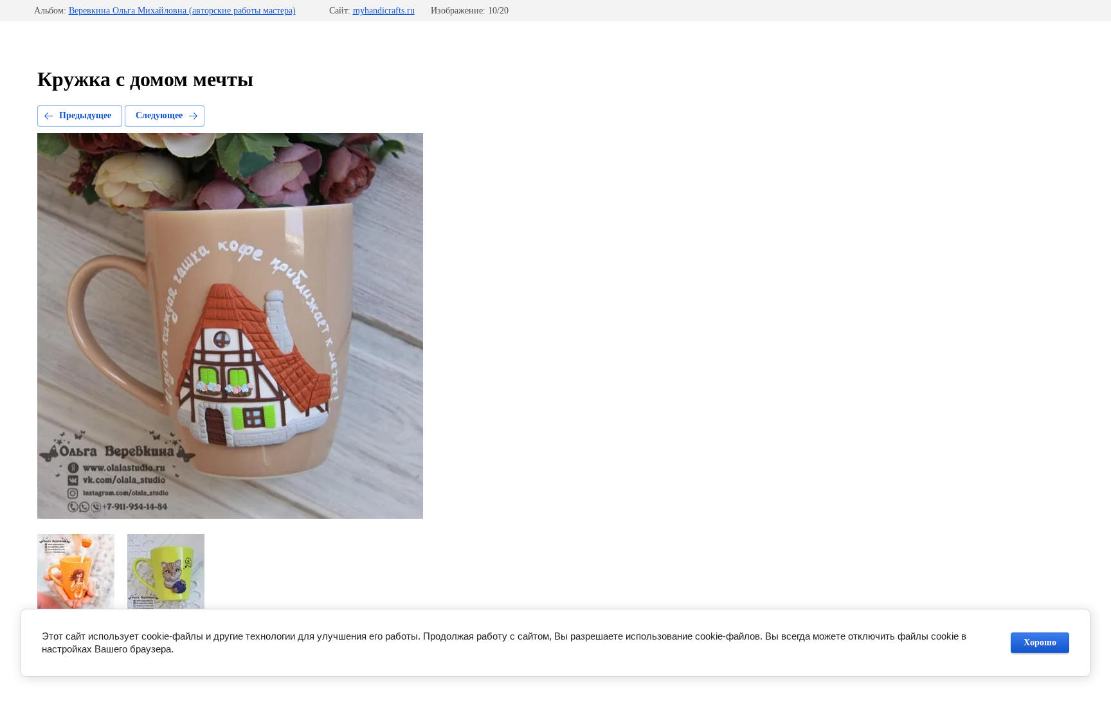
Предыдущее (85, 115)
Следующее (159, 115)
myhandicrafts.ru (384, 10)
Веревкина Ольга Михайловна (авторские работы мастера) (182, 10)
